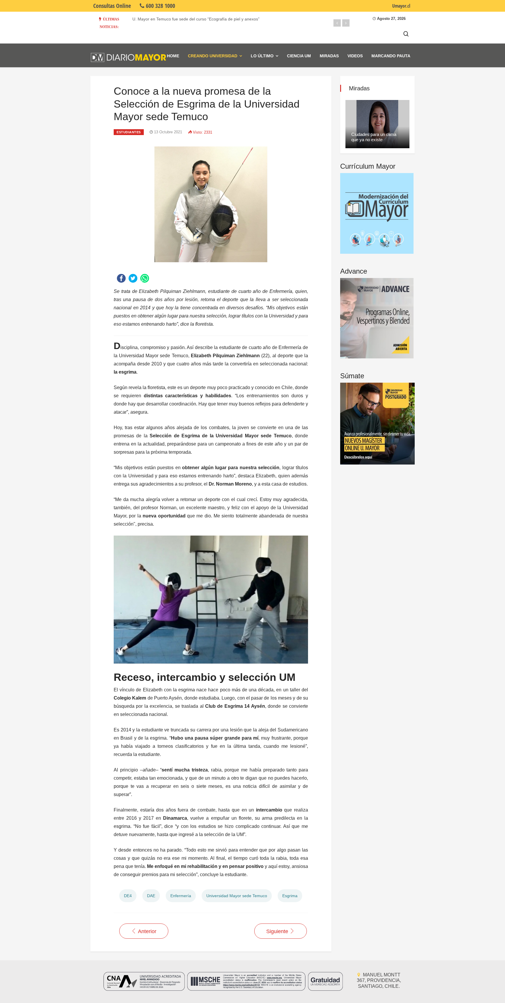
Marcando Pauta (390, 55)
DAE (151, 895)
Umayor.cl (401, 6)
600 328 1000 (159, 6)
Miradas (329, 55)
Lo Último (262, 55)
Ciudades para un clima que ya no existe (373, 137)
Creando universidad (212, 55)
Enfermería (180, 895)
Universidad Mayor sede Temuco (236, 895)
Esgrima (290, 895)
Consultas (112, 6)
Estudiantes (129, 132)
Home (173, 55)
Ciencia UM (299, 55)
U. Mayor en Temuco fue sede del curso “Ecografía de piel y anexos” (196, 19)
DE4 (128, 895)
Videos (355, 55)
